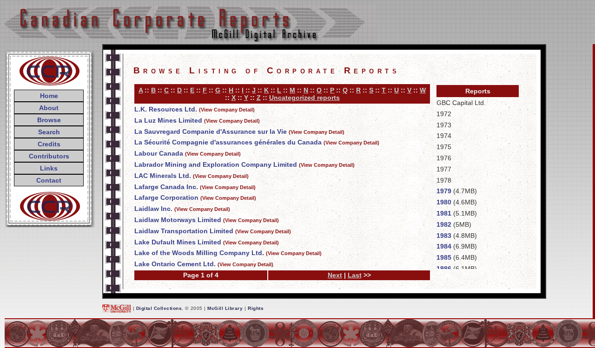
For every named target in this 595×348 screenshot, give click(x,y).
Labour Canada (158, 153)
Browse (49, 120)
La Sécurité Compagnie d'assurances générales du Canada (228, 142)
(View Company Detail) (227, 109)
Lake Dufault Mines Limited (177, 242)
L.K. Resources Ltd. (165, 109)
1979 (443, 191)
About (49, 108)
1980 (443, 202)
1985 (443, 257)
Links (49, 168)
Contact (48, 180)
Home (49, 95)
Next (335, 275)
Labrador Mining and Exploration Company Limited (215, 164)
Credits (49, 144)
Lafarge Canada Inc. (166, 186)
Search (49, 132)
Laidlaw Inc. (153, 208)
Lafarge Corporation (166, 197)
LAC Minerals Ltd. (162, 175)
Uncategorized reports (304, 97)
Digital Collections (159, 308)
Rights (256, 308)
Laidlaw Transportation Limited (183, 231)
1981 (443, 213)
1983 (443, 235)
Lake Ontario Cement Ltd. (175, 264)
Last (355, 275)
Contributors (49, 156)
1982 (443, 224)
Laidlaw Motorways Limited (177, 219)
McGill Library (225, 308)
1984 (443, 246)
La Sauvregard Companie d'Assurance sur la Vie (210, 131)
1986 (443, 268)
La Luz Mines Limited (168, 120)
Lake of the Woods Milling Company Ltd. (199, 252)
